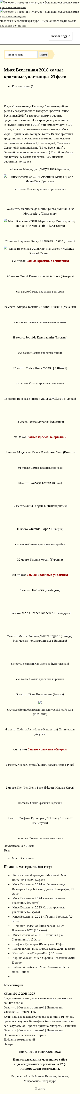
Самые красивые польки (47, 467)
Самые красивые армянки (46, 437)
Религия (63, 1076)
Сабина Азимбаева (29, 729)
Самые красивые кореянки (46, 803)
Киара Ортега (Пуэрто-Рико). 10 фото (37, 953)
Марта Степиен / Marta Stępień (39, 636)
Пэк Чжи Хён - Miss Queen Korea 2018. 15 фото (44, 948)
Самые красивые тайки (46, 352)
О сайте (40, 1088)
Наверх (9, 1044)
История (50, 1076)
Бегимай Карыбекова (36, 663)
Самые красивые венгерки (46, 291)
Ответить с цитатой (31, 1007)
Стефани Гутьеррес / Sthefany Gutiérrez (46, 818)
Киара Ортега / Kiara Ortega (36, 764)
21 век (30, 845)
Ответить (10, 1007)
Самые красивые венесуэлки (46, 838)
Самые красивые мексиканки (46, 322)
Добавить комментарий (19, 1039)
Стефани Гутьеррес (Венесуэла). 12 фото (39, 944)
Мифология (31, 1081)
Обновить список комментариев (25, 1035)
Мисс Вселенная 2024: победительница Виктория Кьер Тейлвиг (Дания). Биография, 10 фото (43, 888)
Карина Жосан (39, 559)
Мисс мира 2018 (28, 124)
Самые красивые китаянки (46, 383)
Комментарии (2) (23, 86)
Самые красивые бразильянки (46, 189)
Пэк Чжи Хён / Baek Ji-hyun (35, 787)
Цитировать (55, 1007)
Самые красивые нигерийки (46, 544)
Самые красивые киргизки (46, 679)
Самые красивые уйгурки (47, 749)
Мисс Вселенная (23, 858)
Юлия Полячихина (40, 694)
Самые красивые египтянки (47, 261)
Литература (48, 1081)
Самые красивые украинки (47, 575)
